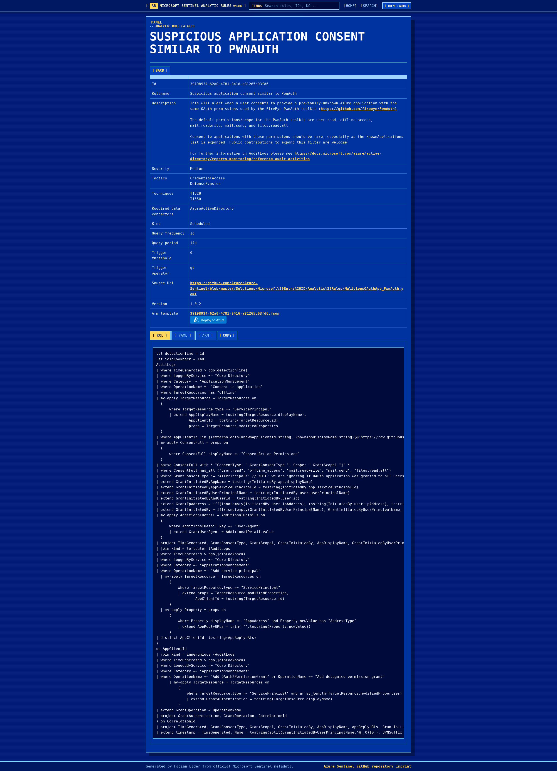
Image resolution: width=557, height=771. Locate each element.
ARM (205, 335)
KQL (160, 335)
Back (160, 70)
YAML (183, 335)
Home (350, 6)
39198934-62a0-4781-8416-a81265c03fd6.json (234, 313)
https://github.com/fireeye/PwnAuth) (359, 109)
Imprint (403, 766)
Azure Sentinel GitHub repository (358, 766)
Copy (227, 335)
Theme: (397, 6)
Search (369, 6)
